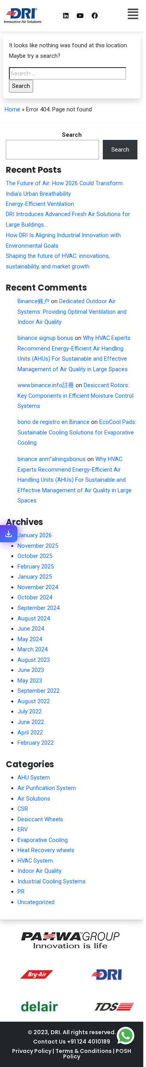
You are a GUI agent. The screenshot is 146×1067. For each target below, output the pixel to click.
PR (21, 891)
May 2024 (30, 639)
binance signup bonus (45, 337)
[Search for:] (67, 73)
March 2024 (32, 649)
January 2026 (35, 535)
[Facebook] (94, 15)
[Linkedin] (66, 15)
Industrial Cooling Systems (52, 881)
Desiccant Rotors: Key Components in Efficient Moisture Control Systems (76, 395)
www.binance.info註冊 (46, 385)
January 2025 (35, 576)
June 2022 (31, 722)
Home (12, 109)
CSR (23, 808)
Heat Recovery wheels (46, 850)
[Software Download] (8, 533)
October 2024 (35, 597)
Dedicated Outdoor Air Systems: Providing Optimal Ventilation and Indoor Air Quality (72, 311)
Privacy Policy (32, 1051)
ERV (23, 829)
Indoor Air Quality (40, 870)
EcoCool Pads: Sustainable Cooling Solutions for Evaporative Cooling (77, 432)
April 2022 (30, 732)
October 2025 (35, 555)
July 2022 (30, 711)
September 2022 (39, 690)
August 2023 (34, 659)
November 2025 (38, 545)
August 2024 (34, 618)
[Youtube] (80, 15)
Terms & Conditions (84, 1051)
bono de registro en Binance (54, 421)
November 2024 (38, 587)
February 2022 (36, 742)
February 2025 (36, 566)
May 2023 (30, 680)
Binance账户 (33, 301)
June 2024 (31, 628)
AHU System (34, 777)
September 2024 (39, 607)
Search (72, 134)
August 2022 (34, 701)
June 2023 (31, 670)
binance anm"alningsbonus (52, 459)
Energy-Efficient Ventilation (40, 203)
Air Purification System (47, 788)
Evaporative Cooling (43, 840)
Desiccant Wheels (40, 819)
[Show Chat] (125, 1035)
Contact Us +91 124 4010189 (71, 1042)
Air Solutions (34, 798)
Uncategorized (36, 902)
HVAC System (35, 860)
